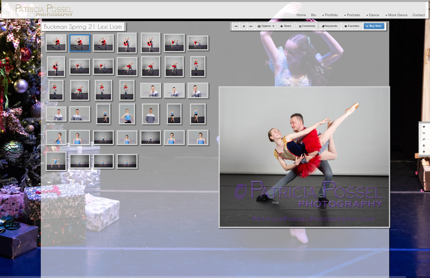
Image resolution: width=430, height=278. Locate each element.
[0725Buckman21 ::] (198, 43)
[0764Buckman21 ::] (56, 90)
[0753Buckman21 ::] (174, 66)
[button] (236, 26)
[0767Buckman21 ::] (150, 90)
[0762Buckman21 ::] (197, 66)
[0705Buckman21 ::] (56, 43)
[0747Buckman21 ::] (127, 66)
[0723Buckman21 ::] (56, 66)
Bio (313, 15)
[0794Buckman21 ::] (56, 137)
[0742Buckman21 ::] (174, 43)
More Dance (398, 15)
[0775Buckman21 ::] (79, 113)
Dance (374, 15)
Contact (419, 15)
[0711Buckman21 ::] (103, 43)
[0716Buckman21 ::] (127, 43)
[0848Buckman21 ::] (56, 161)
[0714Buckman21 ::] (150, 43)
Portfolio (331, 15)
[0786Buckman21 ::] (174, 114)
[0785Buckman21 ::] (127, 114)
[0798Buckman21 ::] (174, 137)
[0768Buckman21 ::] (174, 90)
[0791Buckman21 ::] (198, 114)
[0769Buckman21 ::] (198, 90)
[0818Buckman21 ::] (103, 137)
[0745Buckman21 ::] (103, 67)
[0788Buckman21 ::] (103, 114)
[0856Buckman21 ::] (127, 161)
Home (301, 15)
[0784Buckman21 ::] (150, 114)
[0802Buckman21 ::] (127, 137)
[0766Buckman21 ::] (103, 90)
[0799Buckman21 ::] (198, 137)
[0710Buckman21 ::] (79, 43)
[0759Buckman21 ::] (126, 90)
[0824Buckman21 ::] (150, 137)
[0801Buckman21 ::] (79, 137)
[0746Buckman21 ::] (79, 67)
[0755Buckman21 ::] (150, 66)
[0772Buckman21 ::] (56, 114)
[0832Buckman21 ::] (79, 161)
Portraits (353, 15)
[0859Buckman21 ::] (103, 161)
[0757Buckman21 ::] (79, 90)
